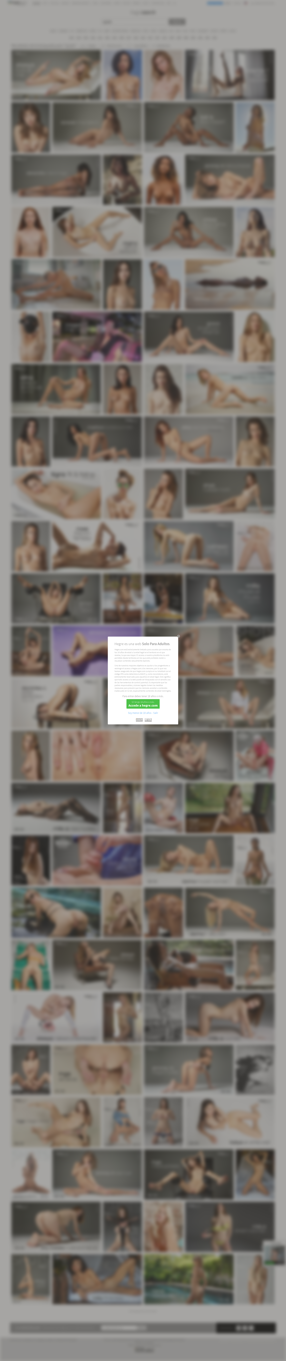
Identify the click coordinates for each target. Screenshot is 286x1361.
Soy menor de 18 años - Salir (143, 713)
